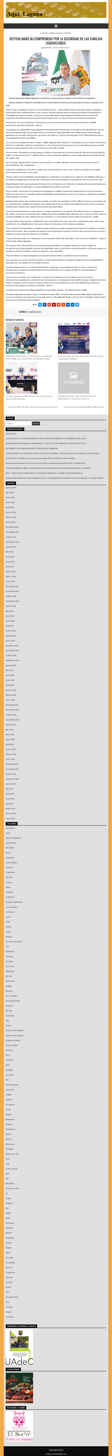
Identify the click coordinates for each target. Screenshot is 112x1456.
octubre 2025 (11, 537)
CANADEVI (10, 872)
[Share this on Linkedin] (72, 305)
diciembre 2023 (12, 646)
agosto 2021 (11, 784)
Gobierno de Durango (15, 1036)
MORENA (10, 1149)
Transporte (10, 1273)
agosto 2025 (11, 547)
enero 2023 (10, 700)
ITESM (8, 1095)
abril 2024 (10, 626)
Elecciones (10, 981)
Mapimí (9, 1124)
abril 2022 (10, 744)
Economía (10, 966)
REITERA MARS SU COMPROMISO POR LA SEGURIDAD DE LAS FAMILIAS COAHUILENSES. (56, 41)
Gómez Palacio (12, 1045)
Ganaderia (10, 1016)
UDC (7, 1292)
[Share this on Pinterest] (54, 305)
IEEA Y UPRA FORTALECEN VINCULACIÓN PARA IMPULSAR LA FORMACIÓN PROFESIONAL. (44, 473)
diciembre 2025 (12, 527)
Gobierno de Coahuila (56, 33)
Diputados (10, 951)
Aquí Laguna (11, 843)
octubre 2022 (11, 715)
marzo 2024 (11, 631)
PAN (7, 1164)
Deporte (9, 937)
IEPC (8, 1065)
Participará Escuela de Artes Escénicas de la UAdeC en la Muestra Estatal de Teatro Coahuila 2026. (45, 463)
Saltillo (8, 1213)
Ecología (9, 961)
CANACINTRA (11, 863)
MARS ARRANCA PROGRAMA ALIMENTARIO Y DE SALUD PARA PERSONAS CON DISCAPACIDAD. (46, 443)
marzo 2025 (11, 572)
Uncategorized (12, 1297)
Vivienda (9, 1317)
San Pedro (10, 1223)
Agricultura (10, 828)
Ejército (9, 976)
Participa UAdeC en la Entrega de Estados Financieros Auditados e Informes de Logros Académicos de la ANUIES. (52, 453)
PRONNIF (10, 1184)
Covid (8, 917)
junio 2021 (10, 794)
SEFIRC (9, 1233)
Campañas (10, 858)
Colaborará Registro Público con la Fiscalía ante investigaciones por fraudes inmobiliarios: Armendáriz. (48, 468)
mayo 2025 (10, 562)
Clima (8, 887)
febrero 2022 (11, 754)
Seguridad (67, 33)
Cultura (8, 927)
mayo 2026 (10, 502)
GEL (7, 1021)
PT (7, 1194)
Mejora (9, 1134)
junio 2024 (10, 616)
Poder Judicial (11, 1169)
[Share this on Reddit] (59, 305)
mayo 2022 (10, 739)
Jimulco (9, 1100)
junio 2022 (10, 735)
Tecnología (10, 1263)
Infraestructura (12, 1085)
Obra (8, 1159)
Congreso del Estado (14, 902)
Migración (10, 1144)
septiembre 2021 (12, 779)
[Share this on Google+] (49, 305)
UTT (7, 1302)
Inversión (10, 1090)
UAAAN (9, 1282)
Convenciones (12, 907)
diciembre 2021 (12, 764)
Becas (8, 853)
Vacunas (9, 1307)
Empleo (9, 986)
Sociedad (9, 1258)
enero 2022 (10, 759)
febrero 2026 (11, 517)
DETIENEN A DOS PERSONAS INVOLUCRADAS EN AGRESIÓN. (32, 448)
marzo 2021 (10, 809)
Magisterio (10, 1119)
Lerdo (8, 1109)
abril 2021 (10, 804)
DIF (7, 947)
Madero (9, 1115)
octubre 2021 (11, 774)
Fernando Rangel (13, 1001)
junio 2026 (10, 497)
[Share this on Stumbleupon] (63, 305)
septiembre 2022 (12, 720)
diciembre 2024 (12, 586)
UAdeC (8, 1287)
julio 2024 (10, 611)
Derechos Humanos (14, 942)
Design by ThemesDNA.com (56, 1454)
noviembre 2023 (12, 651)
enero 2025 (10, 581)
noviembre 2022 (12, 710)
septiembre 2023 (12, 660)
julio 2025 (10, 552)
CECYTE (9, 878)
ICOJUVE (9, 1060)
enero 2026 (10, 522)
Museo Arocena (12, 1154)
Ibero (8, 1055)
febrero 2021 (11, 814)
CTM (8, 922)
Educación (10, 971)
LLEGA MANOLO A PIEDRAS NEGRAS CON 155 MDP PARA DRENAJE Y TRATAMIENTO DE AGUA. (46, 439)
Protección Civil (12, 1188)
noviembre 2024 (12, 591)
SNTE (8, 1253)
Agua (8, 833)
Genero (9, 1026)
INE (7, 1080)
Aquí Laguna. (11, 434)
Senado (9, 1243)
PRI (7, 1179)
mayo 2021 (10, 799)
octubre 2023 (11, 655)
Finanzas (9, 1006)
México (9, 1139)
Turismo (9, 1277)
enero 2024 (10, 641)
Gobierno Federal (13, 1040)
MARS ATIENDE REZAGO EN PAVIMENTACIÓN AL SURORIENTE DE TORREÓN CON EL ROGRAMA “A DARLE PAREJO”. (55, 478)
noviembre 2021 (12, 769)
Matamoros (10, 1129)
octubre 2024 (11, 596)
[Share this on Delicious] (77, 305)
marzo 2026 (11, 512)
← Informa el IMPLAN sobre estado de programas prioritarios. (32, 407)
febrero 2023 (11, 695)
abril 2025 (10, 567)
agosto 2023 (11, 665)
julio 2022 (10, 730)
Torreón (9, 1268)
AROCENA (10, 848)
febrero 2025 (11, 576)
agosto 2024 (11, 606)
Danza (8, 932)
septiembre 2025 (12, 542)
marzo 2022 (11, 749)
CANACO (9, 868)
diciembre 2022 (12, 705)
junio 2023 (10, 675)
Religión (9, 1203)
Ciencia (9, 882)
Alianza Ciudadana (13, 838)
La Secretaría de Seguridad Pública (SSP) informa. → (85, 407)
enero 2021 (10, 818)
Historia (9, 1050)
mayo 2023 (10, 680)
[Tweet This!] (40, 305)
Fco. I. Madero (12, 996)
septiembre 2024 (12, 601)
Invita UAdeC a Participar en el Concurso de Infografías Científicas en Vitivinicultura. (40, 458)
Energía (9, 991)
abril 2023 (10, 685)
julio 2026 (10, 493)
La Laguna (10, 1105)
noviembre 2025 (12, 532)
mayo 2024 (10, 621)
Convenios (10, 912)
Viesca (8, 1312)
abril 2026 (10, 507)
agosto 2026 (11, 488)
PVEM (8, 1198)
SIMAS (8, 1248)
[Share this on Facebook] (45, 305)
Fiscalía (9, 1011)
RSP (7, 1208)
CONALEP (10, 897)
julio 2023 (10, 670)
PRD (7, 1174)
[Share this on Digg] (68, 305)
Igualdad (9, 1070)
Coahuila (45, 33)
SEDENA (9, 1228)
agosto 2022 (11, 725)
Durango (9, 957)
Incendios (10, 1075)
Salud (8, 1218)
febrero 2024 (11, 636)
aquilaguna (47, 48)
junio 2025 (10, 557)
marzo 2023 (11, 690)
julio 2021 (9, 789)
